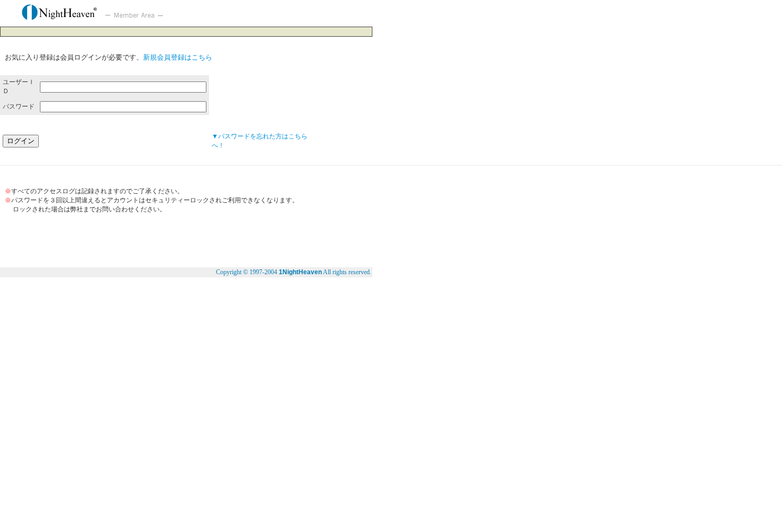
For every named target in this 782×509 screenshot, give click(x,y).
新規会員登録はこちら (177, 57)
